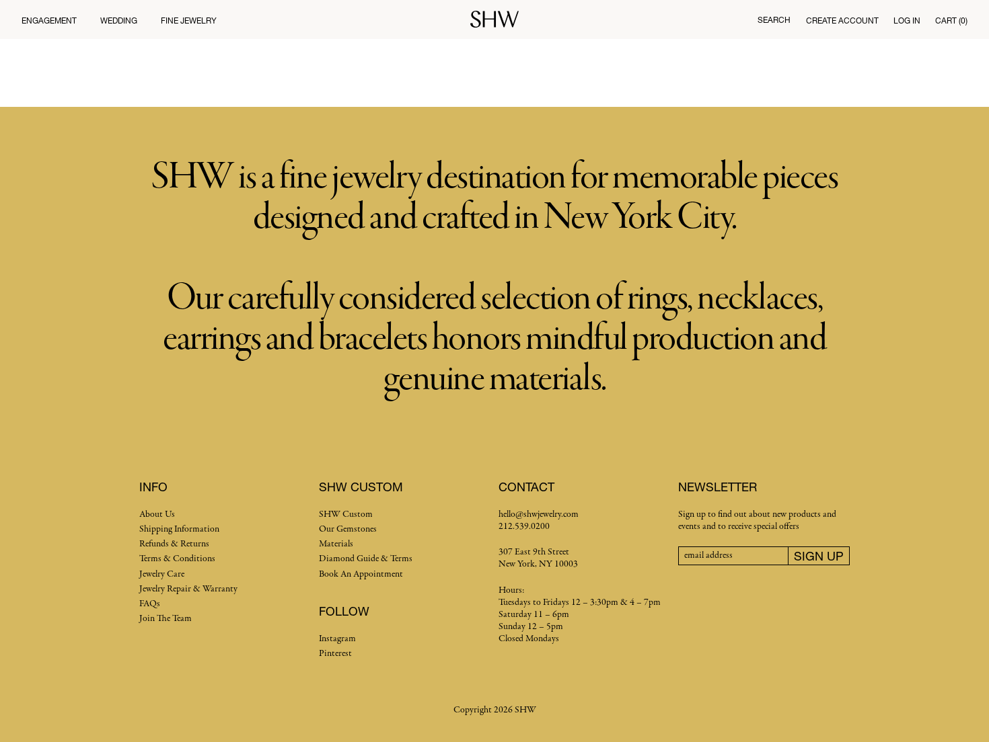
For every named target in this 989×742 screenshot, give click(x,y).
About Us (157, 514)
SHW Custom (346, 514)
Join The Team (165, 618)
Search (774, 20)
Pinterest (335, 653)
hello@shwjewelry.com (539, 514)
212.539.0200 (524, 526)
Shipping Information (179, 529)
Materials (336, 544)
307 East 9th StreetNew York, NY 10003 (538, 558)
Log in (906, 20)
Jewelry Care (161, 574)
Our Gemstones (348, 529)
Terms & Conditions (177, 558)
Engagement (49, 20)
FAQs (149, 603)
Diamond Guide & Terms (365, 558)
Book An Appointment (361, 574)
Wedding (118, 20)
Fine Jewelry (189, 20)
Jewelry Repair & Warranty (188, 589)
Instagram (337, 638)
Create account (842, 20)
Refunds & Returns (174, 544)
